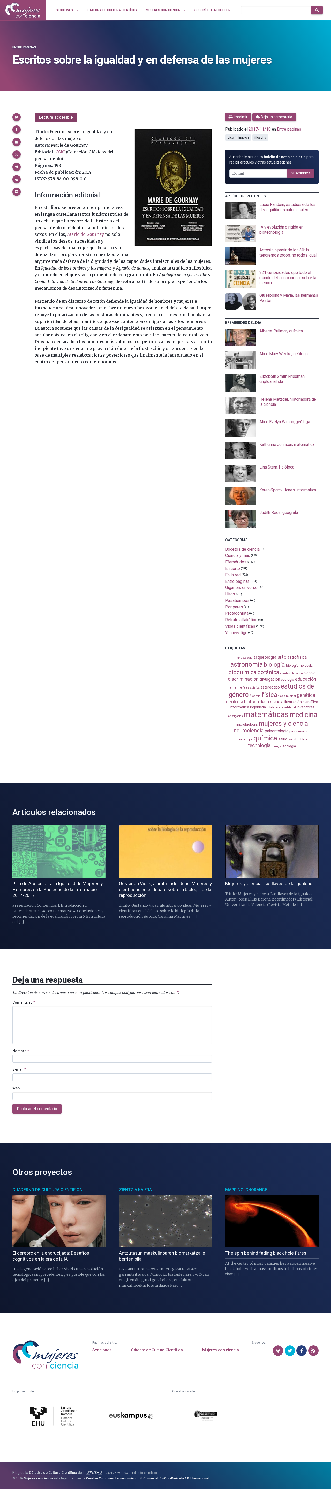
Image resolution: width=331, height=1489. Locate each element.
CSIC (60, 151)
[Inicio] (23, 10)
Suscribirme (301, 173)
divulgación (270, 679)
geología (234, 701)
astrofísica (296, 657)
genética (306, 695)
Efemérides (235, 561)
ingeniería (258, 707)
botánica (268, 672)
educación (305, 679)
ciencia (309, 673)
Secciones (101, 1350)
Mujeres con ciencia (220, 1350)
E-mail (19, 1069)
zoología (289, 746)
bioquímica (243, 672)
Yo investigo (236, 632)
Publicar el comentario (37, 1108)
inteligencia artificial (281, 707)
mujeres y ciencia (283, 723)
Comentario (23, 1002)
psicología (244, 739)
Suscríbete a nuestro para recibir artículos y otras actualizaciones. (271, 159)
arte (282, 657)
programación (299, 731)
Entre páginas (24, 47)
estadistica (253, 687)
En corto (232, 568)
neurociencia (249, 730)
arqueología (264, 657)
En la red (232, 574)
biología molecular (300, 666)
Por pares (234, 606)
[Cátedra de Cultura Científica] (55, 1416)
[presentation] (272, 211)
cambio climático (291, 673)
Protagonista (236, 613)
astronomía (246, 664)
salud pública (297, 739)
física (269, 694)
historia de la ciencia (263, 701)
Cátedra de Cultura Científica (157, 1350)
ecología (287, 680)
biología (274, 664)
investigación (235, 716)
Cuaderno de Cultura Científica (47, 1189)
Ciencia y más (237, 555)
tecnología (259, 745)
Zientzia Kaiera (135, 1189)
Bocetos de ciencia (242, 549)
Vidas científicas (240, 626)
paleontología (276, 731)
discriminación (238, 137)
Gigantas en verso (241, 587)
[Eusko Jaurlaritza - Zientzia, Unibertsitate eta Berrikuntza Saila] (205, 1416)
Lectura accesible (56, 117)
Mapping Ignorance (246, 1189)
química (265, 738)
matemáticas (266, 714)
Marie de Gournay (85, 234)
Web (16, 1088)
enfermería (237, 687)
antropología (244, 658)
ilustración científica (301, 702)
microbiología (247, 724)
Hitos (230, 594)
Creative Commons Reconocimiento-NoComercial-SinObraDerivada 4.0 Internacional (147, 1478)
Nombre (20, 1051)
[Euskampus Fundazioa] (131, 1416)
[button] (16, 117)
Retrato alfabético (241, 619)
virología (276, 746)
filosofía (260, 137)
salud (282, 739)
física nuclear (287, 696)
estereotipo (270, 687)
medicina (303, 715)
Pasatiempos (237, 600)
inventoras (305, 707)
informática (239, 707)
